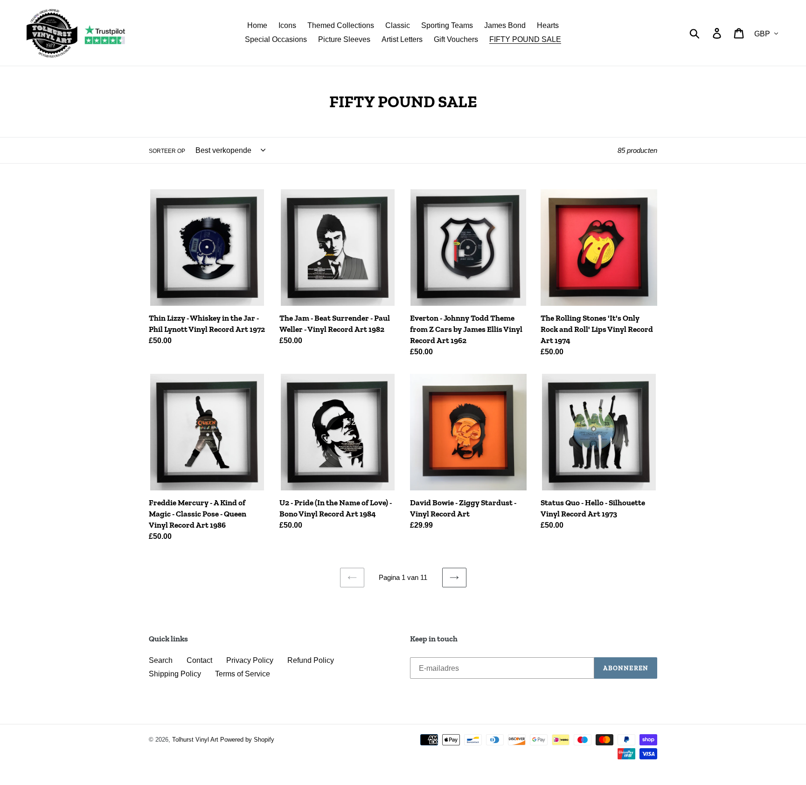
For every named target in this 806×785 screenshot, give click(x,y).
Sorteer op (167, 151)
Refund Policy (310, 660)
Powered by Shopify (247, 739)
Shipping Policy (175, 674)
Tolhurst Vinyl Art (195, 739)
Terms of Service (242, 674)
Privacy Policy (249, 660)
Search (161, 660)
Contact (199, 660)
